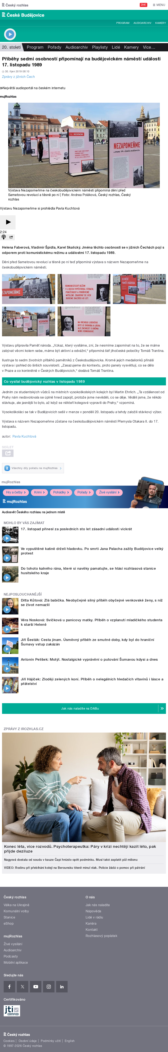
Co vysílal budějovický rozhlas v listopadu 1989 (44, 381)
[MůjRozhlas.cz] (8, 97)
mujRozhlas (11, 482)
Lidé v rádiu (94, 917)
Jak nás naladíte (98, 905)
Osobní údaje (28, 1041)
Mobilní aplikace (16, 962)
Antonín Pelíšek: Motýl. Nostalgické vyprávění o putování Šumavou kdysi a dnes (89, 659)
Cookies (9, 1041)
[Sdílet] (11, 237)
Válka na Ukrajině (16, 905)
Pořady (54, 47)
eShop (9, 923)
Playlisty (100, 47)
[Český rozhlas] (15, 5)
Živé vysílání (107, 492)
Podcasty (11, 956)
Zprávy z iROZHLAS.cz (24, 729)
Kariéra (91, 923)
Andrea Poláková (83, 195)
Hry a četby (14, 492)
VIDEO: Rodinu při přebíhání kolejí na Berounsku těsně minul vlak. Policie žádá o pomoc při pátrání (74, 867)
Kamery (160, 23)
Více (149, 47)
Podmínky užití (51, 1041)
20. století (11, 47)
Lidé (116, 47)
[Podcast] (3, 237)
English (70, 1041)
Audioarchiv (142, 23)
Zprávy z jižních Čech (18, 77)
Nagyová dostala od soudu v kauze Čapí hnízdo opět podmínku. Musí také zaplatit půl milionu (70, 859)
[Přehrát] (8, 222)
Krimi (38, 492)
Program (122, 23)
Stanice (9, 917)
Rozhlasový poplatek (101, 936)
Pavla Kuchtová (24, 436)
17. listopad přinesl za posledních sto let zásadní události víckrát (76, 529)
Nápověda (93, 911)
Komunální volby (16, 911)
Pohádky (59, 492)
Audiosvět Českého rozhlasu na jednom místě (33, 512)
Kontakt (92, 930)
